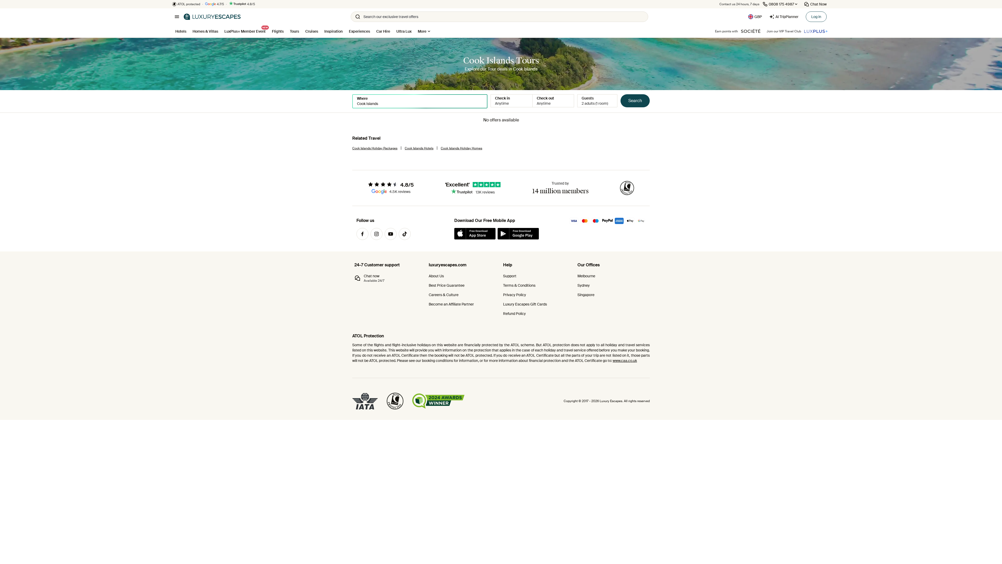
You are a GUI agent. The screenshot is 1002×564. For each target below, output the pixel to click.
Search (635, 100)
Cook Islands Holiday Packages (374, 148)
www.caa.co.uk (625, 360)
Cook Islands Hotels (419, 148)
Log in (816, 16)
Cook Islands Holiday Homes (461, 148)
